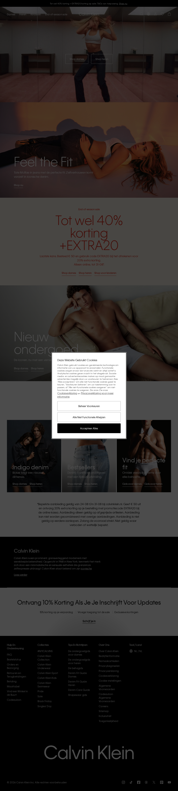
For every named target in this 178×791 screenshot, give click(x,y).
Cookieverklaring (67, 393)
